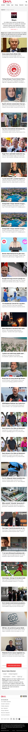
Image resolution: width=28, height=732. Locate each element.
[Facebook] (11, 719)
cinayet (5, 674)
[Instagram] (17, 719)
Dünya (16, 5)
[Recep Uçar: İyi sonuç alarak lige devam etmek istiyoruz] (14, 369)
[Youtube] (19, 719)
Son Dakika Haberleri (6, 701)
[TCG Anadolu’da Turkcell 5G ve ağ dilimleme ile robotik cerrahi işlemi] (14, 294)
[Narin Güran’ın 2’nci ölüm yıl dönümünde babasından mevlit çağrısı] (14, 419)
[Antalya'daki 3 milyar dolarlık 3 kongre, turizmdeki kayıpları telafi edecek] (14, 194)
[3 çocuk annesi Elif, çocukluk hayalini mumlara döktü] (14, 170)
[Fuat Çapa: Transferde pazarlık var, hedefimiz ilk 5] (14, 519)
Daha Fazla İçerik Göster (14, 665)
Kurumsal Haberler (5, 714)
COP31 (13, 676)
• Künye (13, 730)
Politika (8, 5)
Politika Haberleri (5, 706)
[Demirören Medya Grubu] (24, 697)
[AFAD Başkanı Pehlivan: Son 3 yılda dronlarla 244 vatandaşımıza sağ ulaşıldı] (14, 394)
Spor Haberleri (4, 708)
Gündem (3, 5)
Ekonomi (21, 5)
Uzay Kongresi (6, 676)
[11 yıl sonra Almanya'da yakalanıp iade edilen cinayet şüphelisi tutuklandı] (14, 544)
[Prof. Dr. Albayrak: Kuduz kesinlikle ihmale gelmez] (14, 469)
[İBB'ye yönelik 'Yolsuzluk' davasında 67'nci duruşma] (14, 494)
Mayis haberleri (10, 9)
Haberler (3, 9)
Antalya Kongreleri (13, 674)
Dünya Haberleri (5, 710)
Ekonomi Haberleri (5, 712)
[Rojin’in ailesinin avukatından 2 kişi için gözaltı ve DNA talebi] (14, 95)
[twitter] (14, 719)
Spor (12, 5)
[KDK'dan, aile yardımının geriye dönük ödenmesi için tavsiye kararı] (14, 619)
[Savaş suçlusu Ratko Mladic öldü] (14, 45)
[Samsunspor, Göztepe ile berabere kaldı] (14, 569)
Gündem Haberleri (5, 703)
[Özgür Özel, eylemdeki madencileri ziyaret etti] (14, 145)
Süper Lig (19, 676)
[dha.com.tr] (5, 696)
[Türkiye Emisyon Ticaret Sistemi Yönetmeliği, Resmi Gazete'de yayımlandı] (14, 70)
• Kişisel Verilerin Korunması (21, 730)
